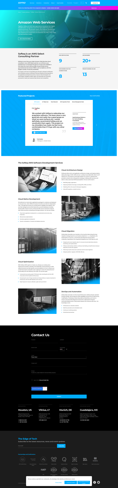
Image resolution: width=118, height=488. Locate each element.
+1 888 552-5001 (22, 420)
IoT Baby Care (45, 101)
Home (19, 12)
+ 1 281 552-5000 (22, 422)
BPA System (37, 101)
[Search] (86, 3)
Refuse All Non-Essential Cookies (84, 482)
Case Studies (60, 3)
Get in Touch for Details (25, 38)
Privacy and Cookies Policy (44, 380)
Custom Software (26, 12)
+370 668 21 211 (43, 420)
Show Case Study (78, 128)
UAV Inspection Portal (65, 101)
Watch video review (40, 132)
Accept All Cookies (71, 482)
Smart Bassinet (54, 101)
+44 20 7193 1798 (63, 422)
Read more (94, 8)
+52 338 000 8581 (84, 420)
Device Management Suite (78, 101)
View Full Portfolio (95, 96)
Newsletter (69, 3)
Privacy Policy (58, 482)
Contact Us (95, 3)
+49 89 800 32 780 (64, 420)
